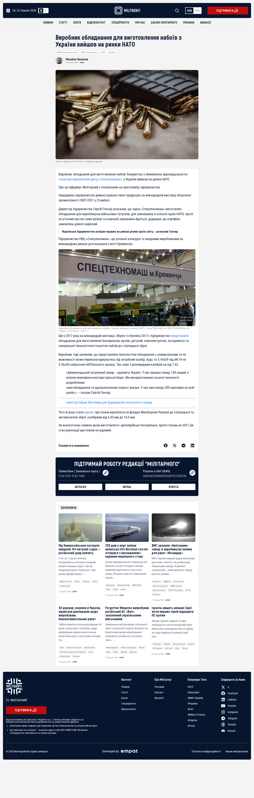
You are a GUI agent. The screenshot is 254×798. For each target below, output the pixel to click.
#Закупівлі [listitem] (193, 692)
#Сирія (184, 648)
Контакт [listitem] (159, 692)
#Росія (77, 581)
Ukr (189, 10)
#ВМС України (176, 586)
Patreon (80, 487)
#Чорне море (65, 586)
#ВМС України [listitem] (195, 697)
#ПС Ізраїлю (157, 648)
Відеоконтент (96, 22)
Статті (63, 22)
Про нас (140, 22)
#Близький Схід (123, 585)
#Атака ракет (178, 581)
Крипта (174, 487)
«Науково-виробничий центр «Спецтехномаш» (91, 179)
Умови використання (236, 751)
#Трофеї (124, 652)
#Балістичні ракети (160, 586)
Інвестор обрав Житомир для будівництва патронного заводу (109, 402)
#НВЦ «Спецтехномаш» (89, 52)
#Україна (111, 52)
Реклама (188, 22)
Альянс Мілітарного (164, 22)
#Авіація (167, 644)
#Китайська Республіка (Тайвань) (73, 652)
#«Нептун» (157, 581)
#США (115, 589)
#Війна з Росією (66, 581)
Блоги (77, 22)
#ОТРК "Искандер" (175, 590)
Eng (197, 10)
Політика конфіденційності (206, 751)
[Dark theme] (45, 10)
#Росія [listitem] (191, 725)
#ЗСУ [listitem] (190, 686)
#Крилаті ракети (159, 590)
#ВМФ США (136, 585)
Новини (48, 22)
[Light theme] (41, 10)
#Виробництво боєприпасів (67, 52)
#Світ (108, 589)
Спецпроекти (120, 22)
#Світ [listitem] (191, 709)
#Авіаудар (157, 644)
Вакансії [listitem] (159, 697)
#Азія (62, 648)
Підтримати (224, 10)
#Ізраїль (191, 644)
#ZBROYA (167, 581)
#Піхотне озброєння (128, 648)
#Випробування (112, 648)
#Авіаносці (110, 585)
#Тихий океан (65, 656)
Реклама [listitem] (159, 686)
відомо (89, 412)
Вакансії (205, 22)
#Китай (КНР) (89, 648)
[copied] (106, 473)
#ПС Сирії (168, 648)
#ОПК (103, 52)
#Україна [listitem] (192, 703)
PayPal (127, 487)
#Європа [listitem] (192, 720)
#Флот (95, 581)
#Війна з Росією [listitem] (196, 714)
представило (180, 336)
